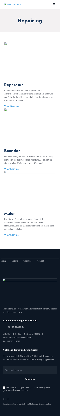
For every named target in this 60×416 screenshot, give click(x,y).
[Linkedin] (17, 254)
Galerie (15, 261)
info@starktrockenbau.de (20, 337)
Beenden (12, 151)
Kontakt (40, 261)
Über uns (27, 261)
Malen (10, 213)
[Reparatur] (30, 62)
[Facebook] (4, 254)
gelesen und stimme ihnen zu (15, 390)
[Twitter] (13, 254)
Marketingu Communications (40, 404)
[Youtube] (9, 254)
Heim (3, 261)
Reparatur (13, 85)
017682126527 (16, 326)
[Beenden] (30, 128)
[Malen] (30, 191)
